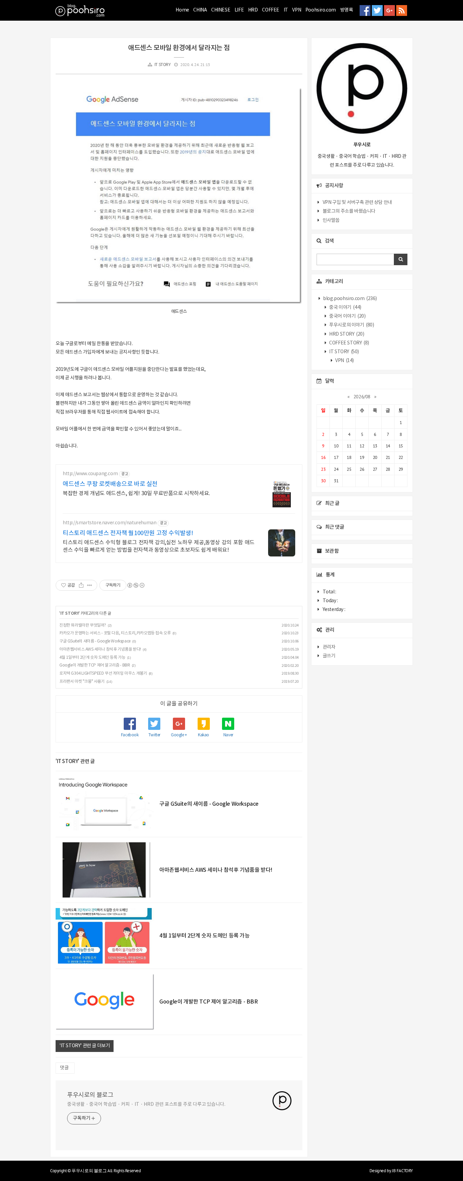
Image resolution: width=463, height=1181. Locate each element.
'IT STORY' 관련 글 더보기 (84, 1046)
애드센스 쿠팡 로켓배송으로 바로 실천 (110, 484)
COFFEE (270, 10)
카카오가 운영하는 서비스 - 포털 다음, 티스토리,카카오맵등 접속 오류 (114, 633)
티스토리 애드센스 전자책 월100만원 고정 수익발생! (128, 533)
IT (286, 10)
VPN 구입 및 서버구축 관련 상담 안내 (357, 202)
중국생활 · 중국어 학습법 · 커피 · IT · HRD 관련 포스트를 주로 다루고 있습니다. (146, 1104)
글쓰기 (329, 656)
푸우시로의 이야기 (351, 325)
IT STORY (163, 65)
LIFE (239, 10)
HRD (253, 10)
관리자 (329, 647)
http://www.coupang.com (90, 474)
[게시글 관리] (89, 585)
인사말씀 (331, 220)
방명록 (346, 10)
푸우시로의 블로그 (90, 1095)
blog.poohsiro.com (349, 298)
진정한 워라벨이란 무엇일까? (82, 625)
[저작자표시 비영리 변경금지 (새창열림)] (135, 585)
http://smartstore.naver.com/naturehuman (109, 523)
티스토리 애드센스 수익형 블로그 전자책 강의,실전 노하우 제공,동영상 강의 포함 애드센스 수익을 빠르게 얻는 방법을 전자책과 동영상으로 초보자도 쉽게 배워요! (159, 546)
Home (182, 10)
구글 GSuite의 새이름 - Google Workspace (94, 641)
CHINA (200, 10)
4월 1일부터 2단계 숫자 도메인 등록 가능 (92, 657)
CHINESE (220, 10)
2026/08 (362, 397)
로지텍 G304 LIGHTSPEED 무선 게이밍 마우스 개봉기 (103, 673)
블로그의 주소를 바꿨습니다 (349, 211)
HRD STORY (346, 334)
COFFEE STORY (348, 343)
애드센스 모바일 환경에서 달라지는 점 (179, 48)
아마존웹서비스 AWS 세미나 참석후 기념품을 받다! (100, 649)
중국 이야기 (344, 307)
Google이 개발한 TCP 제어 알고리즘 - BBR (94, 665)
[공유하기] (81, 585)
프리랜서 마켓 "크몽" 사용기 (82, 681)
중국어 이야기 (347, 316)
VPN (296, 10)
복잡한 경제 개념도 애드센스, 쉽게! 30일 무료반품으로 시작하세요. (136, 493)
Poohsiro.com (320, 10)
